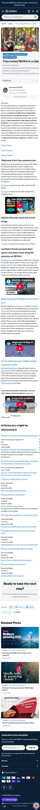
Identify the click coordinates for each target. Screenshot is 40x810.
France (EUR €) (10, 773)
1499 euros (18, 373)
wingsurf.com (20, 306)
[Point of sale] (29, 11)
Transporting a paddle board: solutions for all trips (18, 527)
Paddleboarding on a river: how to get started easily (19, 545)
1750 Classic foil (6, 383)
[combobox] (20, 16)
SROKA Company (13, 795)
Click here (4, 185)
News (11, 24)
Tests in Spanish (6, 155)
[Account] (33, 11)
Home (4, 24)
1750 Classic (5, 311)
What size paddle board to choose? (13, 491)
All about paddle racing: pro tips (12, 576)
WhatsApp (7, 612)
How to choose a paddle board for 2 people (16, 560)
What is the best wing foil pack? (12, 506)
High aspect (8, 230)
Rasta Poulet (8, 260)
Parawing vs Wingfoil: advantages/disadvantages (18, 450)
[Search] (35, 17)
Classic (36, 228)
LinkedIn (31, 607)
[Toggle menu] (3, 11)
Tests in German (7, 150)
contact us (29, 393)
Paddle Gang (12, 368)
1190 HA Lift (5, 265)
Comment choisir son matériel (15, 54)
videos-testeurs (9, 57)
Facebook (20, 607)
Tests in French (6, 145)
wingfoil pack (5, 371)
